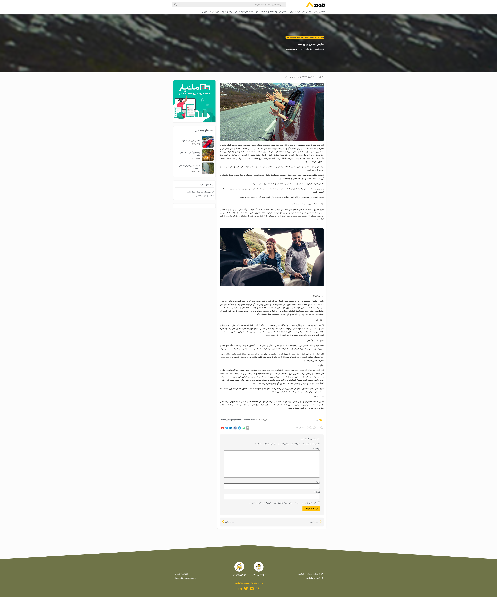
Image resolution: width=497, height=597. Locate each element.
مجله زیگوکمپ (319, 11)
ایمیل (317, 492)
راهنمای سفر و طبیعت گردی (300, 11)
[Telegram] (252, 589)
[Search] (175, 4)
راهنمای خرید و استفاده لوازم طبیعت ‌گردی (271, 11)
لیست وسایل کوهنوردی (205, 195)
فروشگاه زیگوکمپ (258, 574)
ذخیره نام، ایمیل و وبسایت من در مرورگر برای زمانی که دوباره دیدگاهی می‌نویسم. (283, 503)
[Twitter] (246, 589)
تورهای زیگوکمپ (239, 574)
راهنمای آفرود (227, 11)
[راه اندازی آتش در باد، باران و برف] (208, 160)
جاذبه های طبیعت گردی (244, 11)
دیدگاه (316, 449)
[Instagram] (258, 589)
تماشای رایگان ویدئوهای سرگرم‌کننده (200, 192)
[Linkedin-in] (240, 589)
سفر (310, 419)
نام (318, 482)
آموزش (204, 11)
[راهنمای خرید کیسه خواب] (208, 147)
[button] (248, 428)
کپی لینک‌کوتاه (261, 419)
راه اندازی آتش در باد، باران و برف (189, 154)
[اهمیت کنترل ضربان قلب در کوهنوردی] (208, 173)
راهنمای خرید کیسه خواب (190, 140)
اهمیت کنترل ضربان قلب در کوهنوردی (189, 167)
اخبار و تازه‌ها (214, 11)
